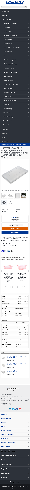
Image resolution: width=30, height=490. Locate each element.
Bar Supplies (8, 52)
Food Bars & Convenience (12, 48)
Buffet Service (8, 43)
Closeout (5, 129)
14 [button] (15, 288)
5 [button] (12, 286)
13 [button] (12, 288)
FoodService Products (9, 23)
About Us (4, 414)
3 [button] (8, 286)
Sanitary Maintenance (9, 100)
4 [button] (10, 286)
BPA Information (6, 418)
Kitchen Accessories (10, 68)
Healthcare (6, 105)
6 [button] (15, 286)
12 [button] (10, 288)
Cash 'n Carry (8, 96)
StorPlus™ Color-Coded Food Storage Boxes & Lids (14, 144)
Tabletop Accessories (10, 35)
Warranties (4, 438)
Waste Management (10, 92)
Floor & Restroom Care (11, 84)
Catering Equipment (10, 60)
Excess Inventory (8, 117)
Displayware (8, 39)
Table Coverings (7, 109)
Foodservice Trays (9, 56)
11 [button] (27, 286)
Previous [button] (1, 271)
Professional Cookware (11, 64)
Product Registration (8, 442)
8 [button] (20, 286)
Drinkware (7, 31)
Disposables (6, 113)
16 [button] (20, 288)
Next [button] (29, 271)
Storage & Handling (10, 72)
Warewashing (8, 76)
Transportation (8, 88)
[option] (8, 272)
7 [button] (17, 286)
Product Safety (6, 430)
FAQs (3, 426)
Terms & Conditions (7, 434)
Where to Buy (15, 232)
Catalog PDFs (7, 125)
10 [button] (24, 286)
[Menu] (28, 7)
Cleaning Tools (8, 80)
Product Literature (8, 121)
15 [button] (17, 288)
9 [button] (22, 286)
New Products (7, 19)
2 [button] (5, 286)
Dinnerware (7, 27)
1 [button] (3, 286)
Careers (3, 422)
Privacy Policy (5, 446)
